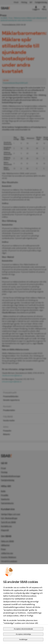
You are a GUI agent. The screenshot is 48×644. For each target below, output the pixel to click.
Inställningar (23, 639)
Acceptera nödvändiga (23, 634)
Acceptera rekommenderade (23, 629)
